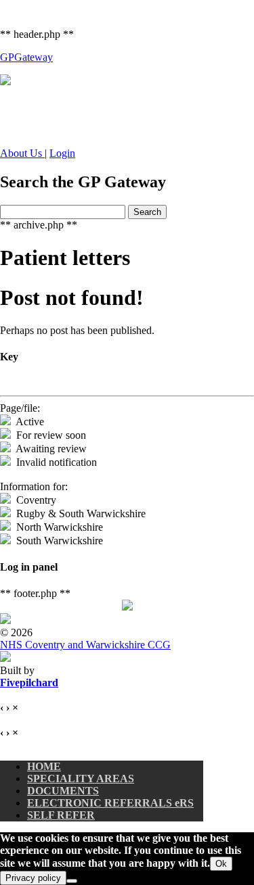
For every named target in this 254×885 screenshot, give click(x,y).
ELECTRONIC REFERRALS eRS (110, 803)
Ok (221, 864)
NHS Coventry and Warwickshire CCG (85, 644)
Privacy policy (33, 878)
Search (147, 212)
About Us (22, 153)
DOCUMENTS (63, 790)
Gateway (26, 57)
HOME (44, 766)
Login (62, 153)
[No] (71, 881)
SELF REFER (61, 815)
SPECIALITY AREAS (80, 778)
